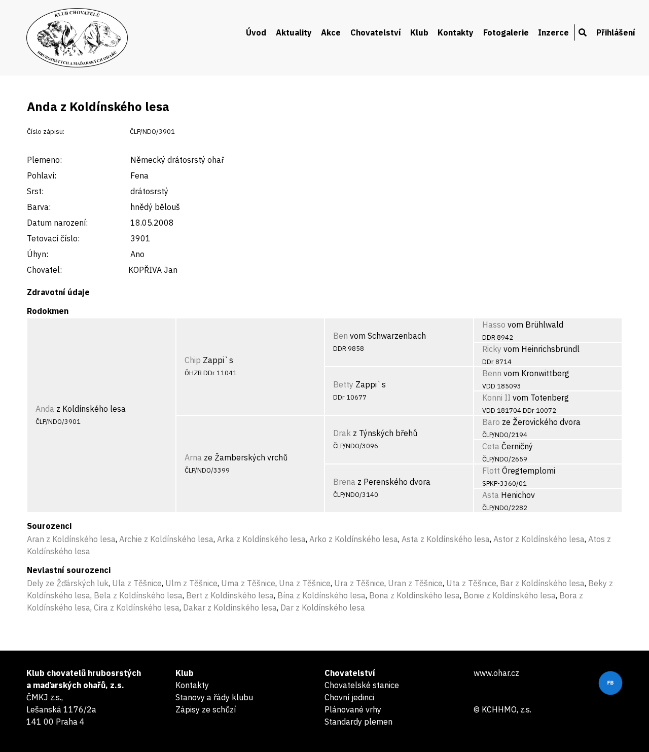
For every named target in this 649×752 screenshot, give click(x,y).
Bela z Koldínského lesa (138, 595)
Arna (193, 457)
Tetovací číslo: (53, 238)
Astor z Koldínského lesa (539, 539)
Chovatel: (44, 270)
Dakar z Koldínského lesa (230, 607)
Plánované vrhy (352, 709)
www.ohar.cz (496, 673)
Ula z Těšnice (137, 583)
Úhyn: (37, 254)
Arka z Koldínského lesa (261, 539)
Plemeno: (44, 160)
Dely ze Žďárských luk (68, 583)
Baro (491, 422)
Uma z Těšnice (248, 583)
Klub (419, 32)
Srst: (35, 191)
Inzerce (553, 32)
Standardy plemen (358, 722)
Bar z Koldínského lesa (542, 583)
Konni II (496, 397)
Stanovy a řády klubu (214, 697)
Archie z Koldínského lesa (166, 539)
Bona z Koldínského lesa (414, 595)
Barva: (39, 207)
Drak (342, 433)
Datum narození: (57, 223)
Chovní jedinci (349, 697)
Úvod (256, 32)
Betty (343, 384)
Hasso (494, 324)
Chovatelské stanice (361, 685)
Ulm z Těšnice (191, 583)
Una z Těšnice (305, 583)
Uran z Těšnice (415, 583)
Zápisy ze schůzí (205, 709)
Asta (490, 495)
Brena (344, 482)
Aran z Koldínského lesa (71, 539)
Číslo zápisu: (45, 131)
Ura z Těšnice (359, 583)
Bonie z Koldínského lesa (509, 595)
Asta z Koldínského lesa (446, 539)
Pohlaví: (41, 175)
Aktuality (294, 32)
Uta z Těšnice (471, 583)
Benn (491, 373)
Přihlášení (615, 32)
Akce (331, 32)
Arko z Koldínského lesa (353, 539)
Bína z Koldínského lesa (321, 595)
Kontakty (456, 32)
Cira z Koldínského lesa (136, 607)
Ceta (490, 446)
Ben (340, 336)
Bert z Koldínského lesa (230, 595)
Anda (44, 409)
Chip (193, 360)
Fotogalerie (506, 32)
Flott (491, 470)
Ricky (491, 349)
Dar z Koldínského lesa (322, 607)
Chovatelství (375, 32)
